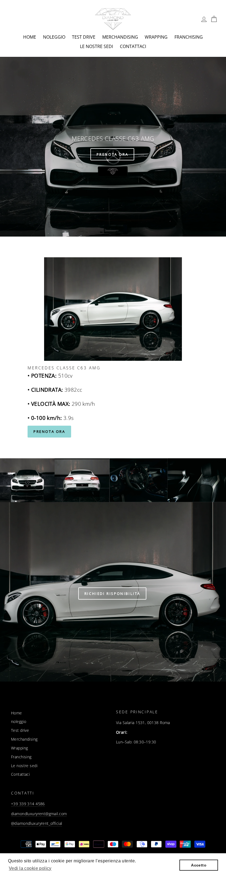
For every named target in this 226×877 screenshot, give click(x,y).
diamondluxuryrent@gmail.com (39, 813)
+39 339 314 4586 (28, 803)
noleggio (54, 37)
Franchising (188, 37)
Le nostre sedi (96, 46)
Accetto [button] (198, 865)
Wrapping (156, 37)
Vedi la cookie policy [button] (30, 868)
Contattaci (133, 46)
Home (29, 37)
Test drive (83, 37)
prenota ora (49, 431)
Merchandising (120, 37)
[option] (113, 147)
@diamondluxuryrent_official (36, 823)
